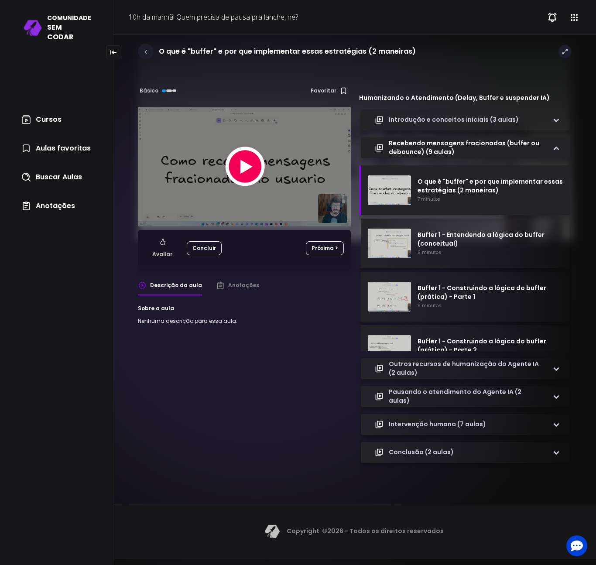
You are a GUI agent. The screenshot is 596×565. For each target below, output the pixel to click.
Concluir (204, 248)
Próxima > (325, 248)
